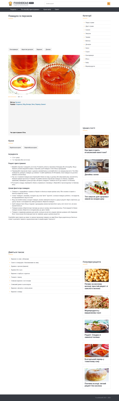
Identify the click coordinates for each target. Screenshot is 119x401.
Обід (24, 104)
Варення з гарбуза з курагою (20, 273)
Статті (57, 9)
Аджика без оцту (16, 270)
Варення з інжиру (16, 292)
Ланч (33, 104)
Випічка (88, 41)
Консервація (14, 49)
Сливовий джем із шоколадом (21, 284)
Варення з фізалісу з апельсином (21, 288)
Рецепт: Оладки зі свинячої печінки (93, 336)
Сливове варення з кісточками (21, 281)
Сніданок (19, 104)
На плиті (18, 102)
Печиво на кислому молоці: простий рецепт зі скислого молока (96, 286)
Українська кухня (15, 147)
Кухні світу (47, 9)
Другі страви (90, 26)
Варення (39, 49)
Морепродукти (90, 66)
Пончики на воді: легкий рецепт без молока (95, 384)
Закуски (88, 33)
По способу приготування (30, 9)
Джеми (48, 49)
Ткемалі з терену (16, 277)
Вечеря (28, 104)
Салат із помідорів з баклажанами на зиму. (25, 262)
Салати (88, 30)
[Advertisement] (44, 35)
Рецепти (13, 9)
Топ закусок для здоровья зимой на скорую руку (96, 198)
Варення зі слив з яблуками (20, 259)
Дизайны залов (92, 174)
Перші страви (90, 22)
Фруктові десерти (27, 49)
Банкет (43, 104)
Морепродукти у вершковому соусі (93, 311)
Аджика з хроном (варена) (19, 266)
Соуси (87, 52)
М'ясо (87, 59)
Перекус (38, 104)
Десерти (88, 44)
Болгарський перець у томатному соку (94, 360)
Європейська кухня (30, 147)
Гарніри (88, 37)
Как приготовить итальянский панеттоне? (96, 151)
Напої (87, 48)
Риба (87, 62)
